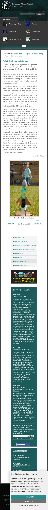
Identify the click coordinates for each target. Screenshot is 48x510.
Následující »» (38, 224)
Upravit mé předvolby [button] (29, 506)
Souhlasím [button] (29, 497)
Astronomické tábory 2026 (21, 349)
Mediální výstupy (37, 54)
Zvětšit (38, 220)
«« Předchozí (10, 224)
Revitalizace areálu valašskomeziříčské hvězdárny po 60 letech (23, 389)
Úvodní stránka (18, 54)
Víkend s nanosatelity (19, 296)
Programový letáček (15, 39)
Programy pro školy (15, 24)
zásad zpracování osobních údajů (21, 432)
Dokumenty (35, 39)
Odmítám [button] (29, 501)
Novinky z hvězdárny (21, 290)
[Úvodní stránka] (6, 5)
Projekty (34, 24)
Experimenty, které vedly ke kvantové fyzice (21, 465)
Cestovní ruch (36, 31)
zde (21, 153)
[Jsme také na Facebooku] (23, 446)
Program (27, 54)
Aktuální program (20, 451)
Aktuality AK (12, 31)
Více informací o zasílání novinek (23, 439)
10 (28, 223)
